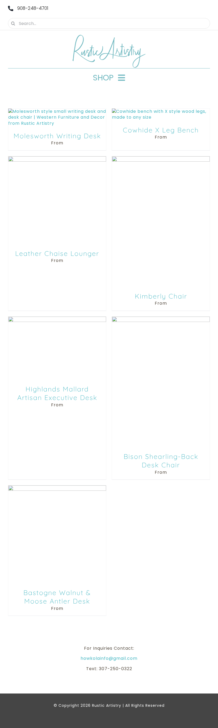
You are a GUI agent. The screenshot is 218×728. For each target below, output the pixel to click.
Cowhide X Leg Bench (161, 130)
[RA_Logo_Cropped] (109, 36)
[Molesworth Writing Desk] (57, 111)
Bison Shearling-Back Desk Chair (161, 460)
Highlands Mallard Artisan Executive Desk (57, 393)
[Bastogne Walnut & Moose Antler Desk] (57, 488)
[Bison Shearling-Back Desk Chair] (161, 319)
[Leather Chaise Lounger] (57, 159)
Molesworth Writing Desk (57, 136)
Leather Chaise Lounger (57, 253)
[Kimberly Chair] (161, 159)
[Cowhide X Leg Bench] (161, 111)
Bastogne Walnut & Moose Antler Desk (57, 596)
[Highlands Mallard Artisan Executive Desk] (57, 319)
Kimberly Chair (161, 296)
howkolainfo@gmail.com (109, 658)
